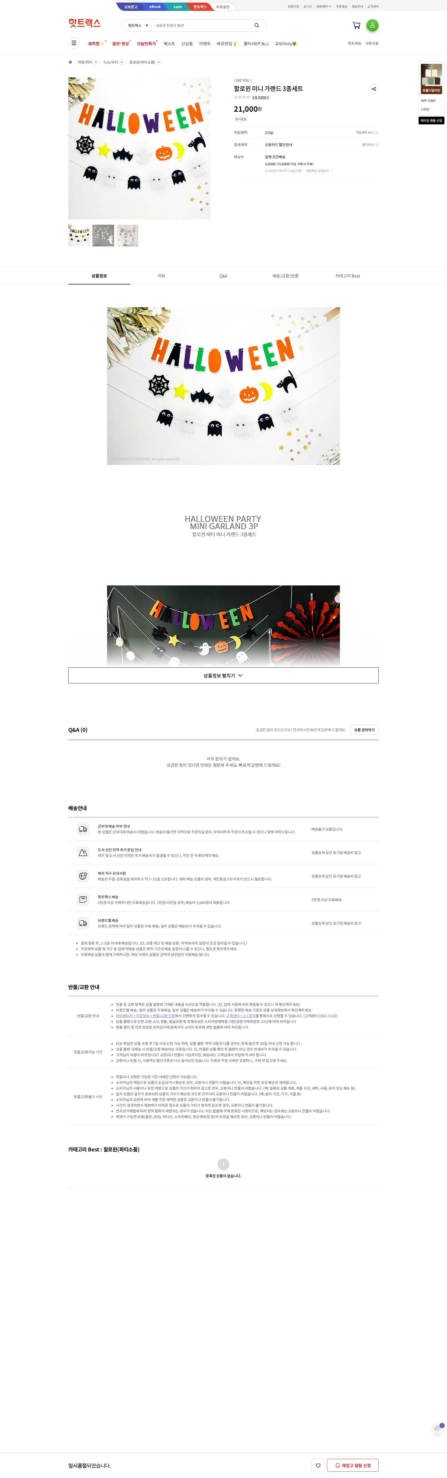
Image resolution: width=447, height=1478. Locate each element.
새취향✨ (96, 43)
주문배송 (341, 6)
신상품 (187, 43)
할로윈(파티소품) (142, 62)
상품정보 (99, 276)
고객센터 (373, 6)
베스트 (169, 43)
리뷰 (161, 276)
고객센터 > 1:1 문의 (240, 1015)
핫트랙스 (134, 25)
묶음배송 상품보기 (317, 170)
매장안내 (357, 6)
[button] (374, 89)
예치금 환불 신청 (431, 120)
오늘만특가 (146, 43)
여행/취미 (85, 62)
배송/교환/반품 (286, 276)
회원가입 (293, 6)
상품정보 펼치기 (219, 675)
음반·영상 (120, 43)
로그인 (307, 6)
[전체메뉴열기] (74, 43)
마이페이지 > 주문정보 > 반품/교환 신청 (145, 1015)
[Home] (70, 62)
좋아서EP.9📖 (256, 43)
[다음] (212, 151)
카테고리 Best (347, 276)
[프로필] (372, 25)
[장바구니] (356, 25)
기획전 (425, 109)
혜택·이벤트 (428, 100)
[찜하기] (318, 1465)
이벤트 (205, 43)
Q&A (223, 276)
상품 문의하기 (364, 729)
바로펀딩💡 (227, 43)
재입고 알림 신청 (356, 1465)
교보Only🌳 (286, 43)
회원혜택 (322, 6)
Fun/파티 (110, 62)
